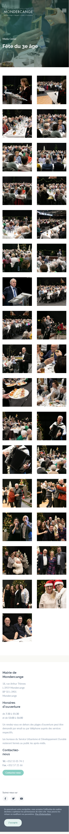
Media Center (9, 38)
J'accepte (13, 822)
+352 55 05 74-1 (15, 761)
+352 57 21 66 (15, 765)
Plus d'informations (43, 814)
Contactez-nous (13, 772)
